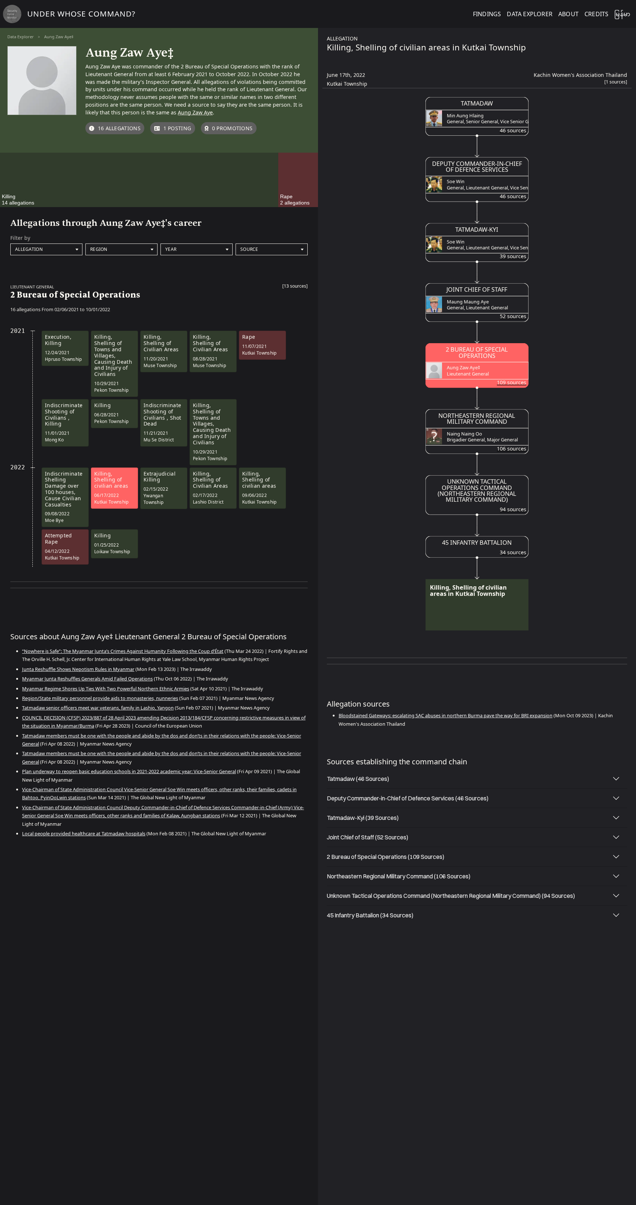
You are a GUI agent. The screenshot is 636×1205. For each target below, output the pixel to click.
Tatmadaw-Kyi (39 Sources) (363, 817)
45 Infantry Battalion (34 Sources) (370, 915)
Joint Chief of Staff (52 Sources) (367, 837)
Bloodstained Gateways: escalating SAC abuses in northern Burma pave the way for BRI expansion (445, 715)
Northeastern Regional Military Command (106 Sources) (398, 876)
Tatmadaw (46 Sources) (358, 778)
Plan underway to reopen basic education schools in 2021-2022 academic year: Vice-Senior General (129, 771)
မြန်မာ (622, 14)
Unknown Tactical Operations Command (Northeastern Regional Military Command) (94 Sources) (451, 895)
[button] (295, 288)
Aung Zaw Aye (195, 112)
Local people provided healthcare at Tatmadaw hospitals (83, 833)
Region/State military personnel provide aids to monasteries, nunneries (100, 698)
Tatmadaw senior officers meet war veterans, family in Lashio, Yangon (98, 707)
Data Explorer (20, 36)
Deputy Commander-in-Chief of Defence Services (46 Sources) (407, 798)
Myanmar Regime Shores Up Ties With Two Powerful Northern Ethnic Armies (105, 688)
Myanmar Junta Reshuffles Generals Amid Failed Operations (87, 678)
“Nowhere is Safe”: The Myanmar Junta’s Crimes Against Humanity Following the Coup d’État (122, 651)
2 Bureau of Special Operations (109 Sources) (385, 856)
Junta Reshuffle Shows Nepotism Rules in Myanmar (78, 669)
